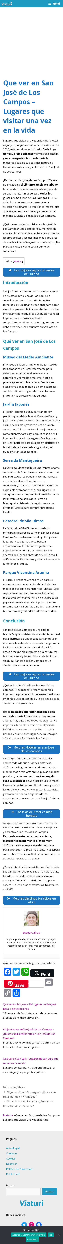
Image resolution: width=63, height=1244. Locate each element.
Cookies (10, 1158)
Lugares (11, 1087)
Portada (8, 1115)
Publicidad (12, 1174)
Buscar (10, 1185)
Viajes (21, 1087)
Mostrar (18, 261)
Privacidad (32, 1239)
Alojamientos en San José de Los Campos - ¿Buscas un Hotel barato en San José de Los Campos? (29, 1034)
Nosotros (11, 1163)
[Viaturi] (7, 3)
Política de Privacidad (19, 1169)
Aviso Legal (13, 1148)
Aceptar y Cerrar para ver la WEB (28, 1235)
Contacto (11, 1153)
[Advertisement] (31, 40)
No (50, 1235)
